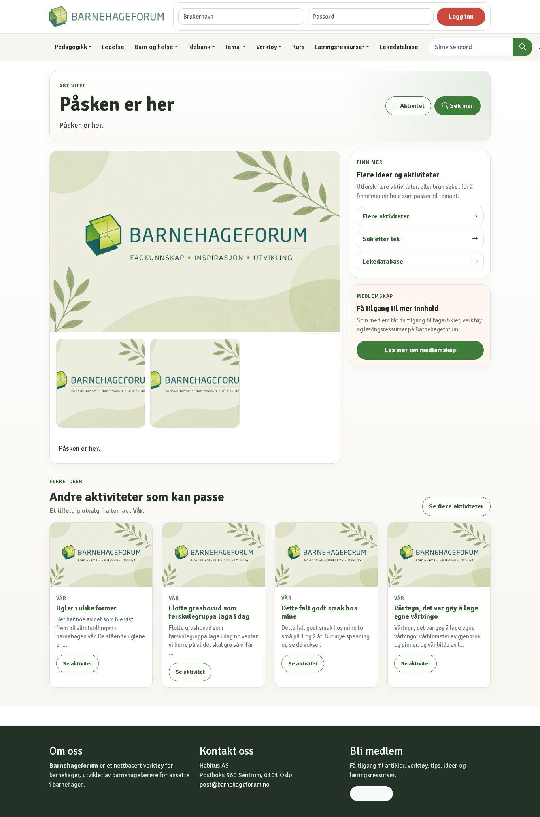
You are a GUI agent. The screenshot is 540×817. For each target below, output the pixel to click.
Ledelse (113, 47)
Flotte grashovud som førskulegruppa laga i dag (209, 612)
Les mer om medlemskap (420, 350)
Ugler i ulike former (86, 608)
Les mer (371, 794)
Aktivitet (411, 106)
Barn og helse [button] (153, 47)
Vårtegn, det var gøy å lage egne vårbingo (436, 612)
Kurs (298, 47)
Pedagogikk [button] (71, 47)
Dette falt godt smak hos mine (319, 612)
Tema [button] (233, 47)
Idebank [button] (199, 47)
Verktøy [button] (266, 47)
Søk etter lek (381, 239)
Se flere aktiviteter (456, 506)
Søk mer (461, 106)
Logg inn (461, 17)
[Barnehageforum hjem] (106, 16)
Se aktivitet (77, 663)
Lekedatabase (399, 47)
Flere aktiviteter (386, 216)
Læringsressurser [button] (339, 47)
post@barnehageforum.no (235, 785)
